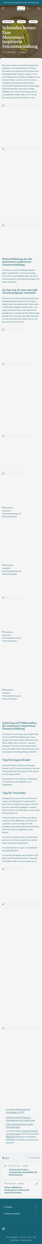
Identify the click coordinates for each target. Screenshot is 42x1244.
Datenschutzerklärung (12, 1237)
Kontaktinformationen (26, 1240)
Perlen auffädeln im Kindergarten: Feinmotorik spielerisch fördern (16, 1190)
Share (7, 1158)
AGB (34, 1237)
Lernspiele (21, 22)
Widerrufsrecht (14, 1240)
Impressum (23, 1237)
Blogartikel (10, 1137)
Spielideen (33, 22)
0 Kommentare (35, 1158)
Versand (29, 1237)
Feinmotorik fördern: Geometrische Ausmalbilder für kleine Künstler (23, 1172)
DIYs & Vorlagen (8, 22)
